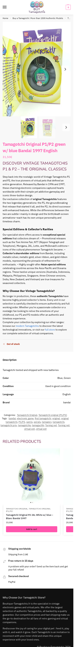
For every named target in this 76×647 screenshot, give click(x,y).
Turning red (51, 425)
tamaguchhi (38, 425)
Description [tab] (10, 359)
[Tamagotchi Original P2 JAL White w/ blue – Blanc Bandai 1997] (31, 476)
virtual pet (29, 428)
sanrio (29, 421)
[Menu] (8, 7)
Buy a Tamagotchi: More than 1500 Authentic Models (38, 18)
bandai (12, 418)
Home (5, 18)
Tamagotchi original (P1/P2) (53, 415)
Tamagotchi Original (27, 415)
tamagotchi (58, 421)
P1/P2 (22, 421)
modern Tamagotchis (27, 325)
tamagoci (46, 421)
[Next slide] (65, 69)
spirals (37, 421)
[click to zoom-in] (38, 69)
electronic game (25, 418)
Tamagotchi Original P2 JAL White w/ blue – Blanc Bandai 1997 (29, 516)
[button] (68, 7)
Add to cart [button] (31, 529)
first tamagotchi (43, 418)
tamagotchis (24, 425)
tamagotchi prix (9, 425)
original (56, 418)
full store (50, 329)
